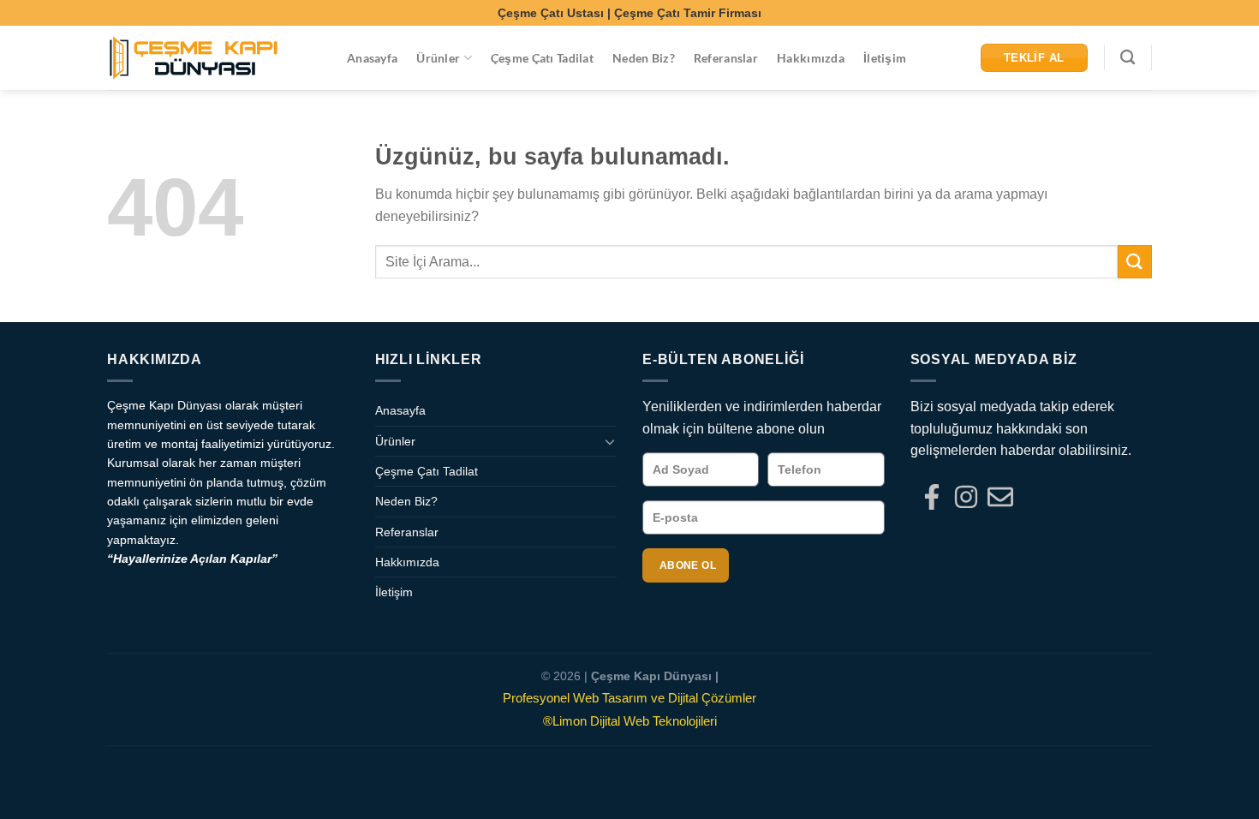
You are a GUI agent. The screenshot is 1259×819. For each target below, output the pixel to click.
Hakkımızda (810, 58)
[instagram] (966, 497)
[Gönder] (1135, 261)
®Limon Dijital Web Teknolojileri (630, 721)
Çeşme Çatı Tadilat (542, 58)
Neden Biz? (643, 58)
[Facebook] (932, 497)
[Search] (1127, 57)
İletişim (884, 58)
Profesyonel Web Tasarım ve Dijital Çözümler (629, 697)
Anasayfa (372, 58)
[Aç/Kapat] (610, 441)
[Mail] (1000, 497)
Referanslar (726, 58)
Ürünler (438, 58)
